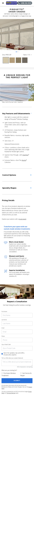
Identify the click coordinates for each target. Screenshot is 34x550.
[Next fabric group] (31, 54)
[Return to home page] (11, 3)
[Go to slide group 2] (17, 51)
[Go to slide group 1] (16, 51)
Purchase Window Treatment (9, 374)
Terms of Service (11, 393)
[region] (17, 36)
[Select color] (6, 60)
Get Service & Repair (25, 374)
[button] (3, 3)
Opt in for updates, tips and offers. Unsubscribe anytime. (14, 354)
